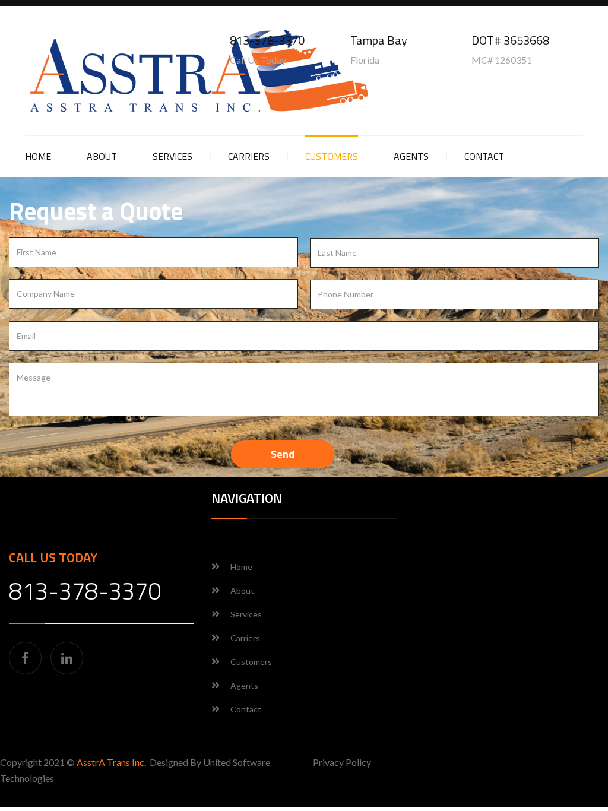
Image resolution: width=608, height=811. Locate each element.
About (102, 156)
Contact (484, 156)
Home (38, 156)
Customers (331, 156)
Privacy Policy (342, 762)
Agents (411, 156)
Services (172, 156)
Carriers (249, 156)
